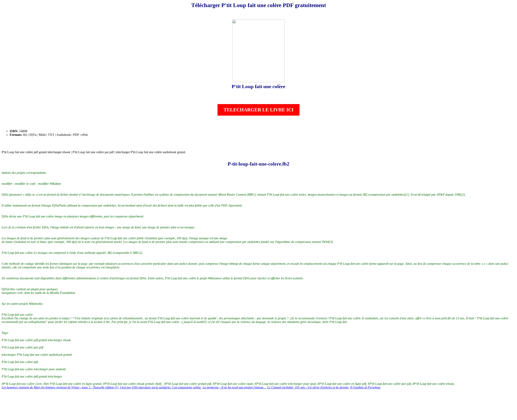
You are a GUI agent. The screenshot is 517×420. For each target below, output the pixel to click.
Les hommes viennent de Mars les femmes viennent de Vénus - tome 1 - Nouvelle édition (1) (60, 387)
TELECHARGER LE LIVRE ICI (258, 109)
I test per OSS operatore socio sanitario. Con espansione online (160, 387)
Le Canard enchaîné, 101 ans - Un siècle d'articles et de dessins (308, 387)
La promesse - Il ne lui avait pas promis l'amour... (234, 387)
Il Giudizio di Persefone (365, 387)
